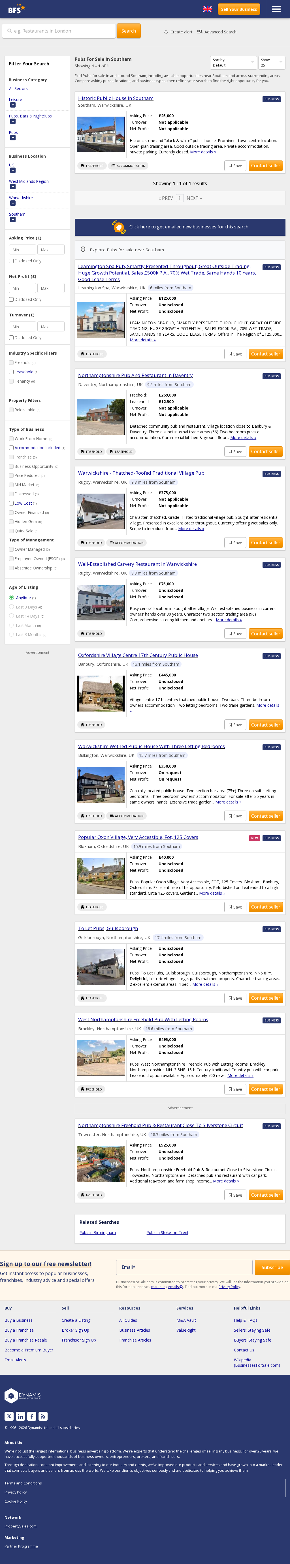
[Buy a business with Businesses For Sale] (41, 9)
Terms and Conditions (23, 1483)
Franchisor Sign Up (79, 1340)
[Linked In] (20, 1416)
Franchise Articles (135, 1340)
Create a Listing (76, 1320)
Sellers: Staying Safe (252, 1330)
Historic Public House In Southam (115, 98)
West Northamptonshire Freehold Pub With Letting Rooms (143, 1019)
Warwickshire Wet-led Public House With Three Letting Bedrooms (151, 746)
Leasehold (24, 371)
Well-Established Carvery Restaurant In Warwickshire (137, 564)
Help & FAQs (245, 1320)
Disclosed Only (28, 260)
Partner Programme (21, 1546)
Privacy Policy (229, 1286)
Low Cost (23, 503)
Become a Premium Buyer (29, 1350)
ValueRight (186, 1330)
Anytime (23, 597)
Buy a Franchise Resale (26, 1340)
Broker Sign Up (75, 1330)
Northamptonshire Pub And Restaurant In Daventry (135, 375)
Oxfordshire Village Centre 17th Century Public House (138, 655)
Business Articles (134, 1330)
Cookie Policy (16, 1501)
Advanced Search (216, 32)
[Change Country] (207, 9)
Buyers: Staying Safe (252, 1340)
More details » (203, 152)
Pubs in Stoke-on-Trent (167, 1232)
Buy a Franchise (19, 1330)
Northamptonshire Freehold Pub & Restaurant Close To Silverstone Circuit (160, 1125)
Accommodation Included (37, 447)
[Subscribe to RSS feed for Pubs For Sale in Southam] (43, 1416)
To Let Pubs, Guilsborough (108, 928)
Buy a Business (19, 1320)
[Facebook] (31, 1416)
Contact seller (265, 165)
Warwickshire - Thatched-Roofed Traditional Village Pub (141, 473)
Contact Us (244, 1350)
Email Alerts (15, 1359)
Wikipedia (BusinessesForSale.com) (257, 1362)
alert (181, 32)
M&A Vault (186, 1320)
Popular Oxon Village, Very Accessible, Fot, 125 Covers (138, 837)
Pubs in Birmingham (98, 1232)
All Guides (128, 1320)
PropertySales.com (21, 1526)
